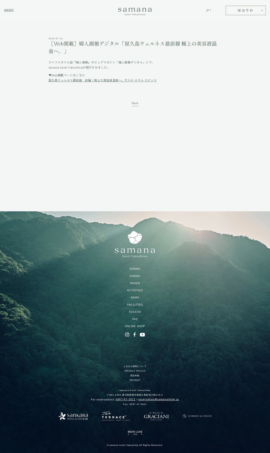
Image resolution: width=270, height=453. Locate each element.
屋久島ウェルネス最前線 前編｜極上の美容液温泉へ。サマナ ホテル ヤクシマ (103, 80)
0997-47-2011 (125, 399)
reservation (158, 399)
